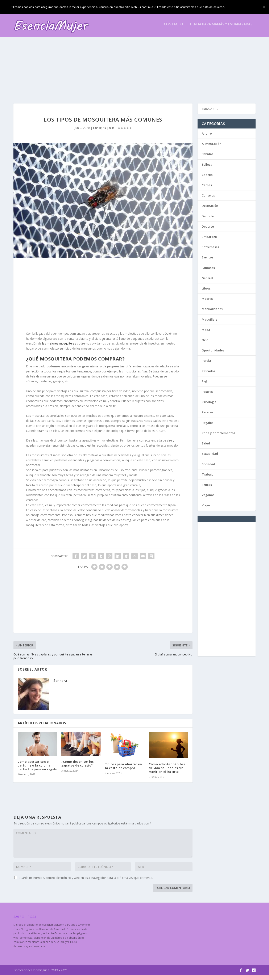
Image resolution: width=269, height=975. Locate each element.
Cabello (207, 175)
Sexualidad (210, 454)
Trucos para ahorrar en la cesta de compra (123, 766)
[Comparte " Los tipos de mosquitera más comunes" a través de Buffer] (126, 556)
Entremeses (210, 247)
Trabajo (208, 474)
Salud (206, 443)
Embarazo (209, 237)
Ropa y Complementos (218, 433)
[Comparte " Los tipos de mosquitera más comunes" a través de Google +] (92, 556)
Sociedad (208, 464)
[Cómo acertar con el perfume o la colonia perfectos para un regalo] (37, 744)
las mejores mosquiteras (59, 343)
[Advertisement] (134, 65)
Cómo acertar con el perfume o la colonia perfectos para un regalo (37, 765)
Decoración (210, 206)
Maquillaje (209, 319)
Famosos (208, 268)
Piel (204, 381)
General (207, 278)
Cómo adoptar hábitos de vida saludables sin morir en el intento (167, 768)
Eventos (207, 257)
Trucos (207, 485)
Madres (207, 299)
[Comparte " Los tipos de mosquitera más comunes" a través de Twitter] (84, 556)
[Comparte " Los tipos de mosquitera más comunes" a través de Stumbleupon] (134, 556)
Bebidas (207, 154)
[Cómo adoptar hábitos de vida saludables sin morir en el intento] (168, 745)
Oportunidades (213, 350)
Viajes (206, 505)
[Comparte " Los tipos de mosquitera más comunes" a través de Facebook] (75, 556)
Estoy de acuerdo (243, 7)
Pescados (208, 371)
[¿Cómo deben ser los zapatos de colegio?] (81, 744)
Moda (206, 330)
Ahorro (207, 133)
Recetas (207, 412)
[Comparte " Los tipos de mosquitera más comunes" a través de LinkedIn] (117, 556)
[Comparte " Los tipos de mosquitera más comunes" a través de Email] (143, 556)
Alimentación (211, 144)
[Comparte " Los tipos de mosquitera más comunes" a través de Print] (151, 556)
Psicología (209, 402)
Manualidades (212, 309)
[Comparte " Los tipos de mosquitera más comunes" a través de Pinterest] (109, 556)
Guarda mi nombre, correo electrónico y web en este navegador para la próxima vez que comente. (85, 878)
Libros (206, 288)
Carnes (207, 185)
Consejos (99, 128)
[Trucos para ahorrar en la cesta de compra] (125, 745)
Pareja (206, 361)
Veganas (208, 495)
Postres (207, 392)
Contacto (173, 24)
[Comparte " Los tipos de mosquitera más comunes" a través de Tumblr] (101, 556)
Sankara (60, 680)
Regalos (207, 423)
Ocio (205, 340)
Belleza (207, 164)
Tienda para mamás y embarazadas (220, 24)
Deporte (208, 216)
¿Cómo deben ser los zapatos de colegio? (77, 763)
